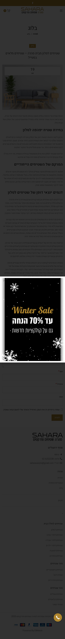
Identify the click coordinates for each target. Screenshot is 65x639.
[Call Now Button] (58, 617)
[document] (32, 319)
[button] (4, 281)
